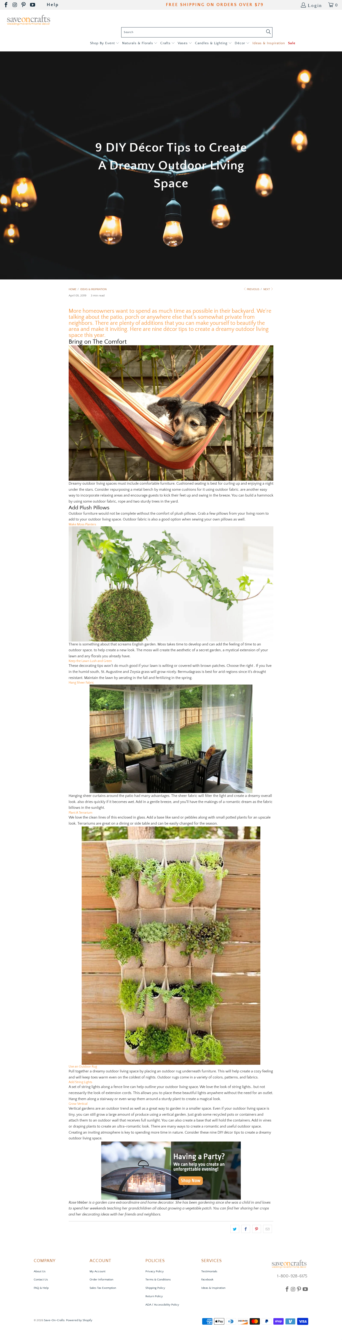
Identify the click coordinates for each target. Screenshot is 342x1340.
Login (315, 5)
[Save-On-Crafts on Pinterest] (24, 5)
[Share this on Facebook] (245, 1229)
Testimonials (209, 1271)
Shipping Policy (155, 1288)
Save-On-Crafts (54, 1320)
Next (267, 289)
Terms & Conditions (158, 1279)
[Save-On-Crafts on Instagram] (15, 5)
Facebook (207, 1279)
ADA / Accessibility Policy (162, 1304)
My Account (97, 1271)
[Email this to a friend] (267, 1229)
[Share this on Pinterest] (256, 1229)
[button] (104, 43)
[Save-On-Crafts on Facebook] (6, 5)
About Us (40, 1271)
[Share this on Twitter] (234, 1229)
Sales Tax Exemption (103, 1288)
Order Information (101, 1279)
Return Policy (154, 1296)
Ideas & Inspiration (213, 1288)
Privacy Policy (154, 1271)
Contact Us (41, 1279)
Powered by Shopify (79, 1320)
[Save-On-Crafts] (28, 19)
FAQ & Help (41, 1288)
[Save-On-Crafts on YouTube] (33, 5)
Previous (252, 289)
